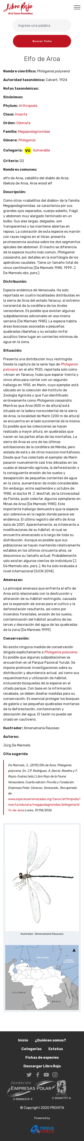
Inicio (23, 1040)
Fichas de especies (42, 1057)
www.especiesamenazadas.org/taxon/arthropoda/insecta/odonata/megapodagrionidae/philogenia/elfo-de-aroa (44, 804)
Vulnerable (41, 150)
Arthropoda (28, 106)
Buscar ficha (42, 41)
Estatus (55, 1049)
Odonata (23, 123)
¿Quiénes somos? (50, 1040)
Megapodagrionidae (34, 132)
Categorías (31, 1049)
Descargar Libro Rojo (42, 1066)
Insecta (21, 114)
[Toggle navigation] (77, 7)
